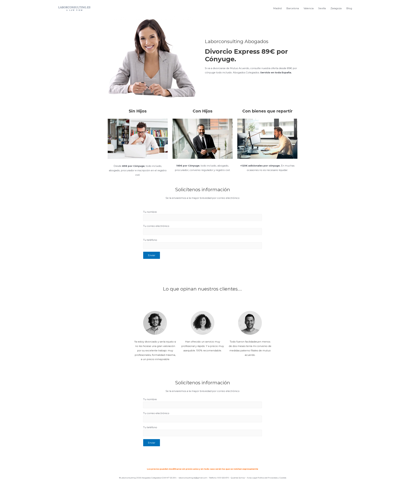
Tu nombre (150, 211)
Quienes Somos (238, 478)
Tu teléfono (150, 239)
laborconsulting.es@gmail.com (193, 478)
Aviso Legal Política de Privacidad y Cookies (266, 478)
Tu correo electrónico (156, 225)
